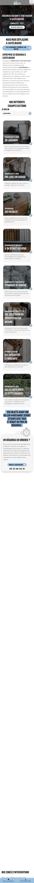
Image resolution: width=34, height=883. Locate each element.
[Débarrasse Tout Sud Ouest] (17, 2)
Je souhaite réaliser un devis (16, 48)
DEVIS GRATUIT (17, 27)
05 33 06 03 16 (17, 469)
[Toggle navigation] (31, 1)
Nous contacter (16, 465)
